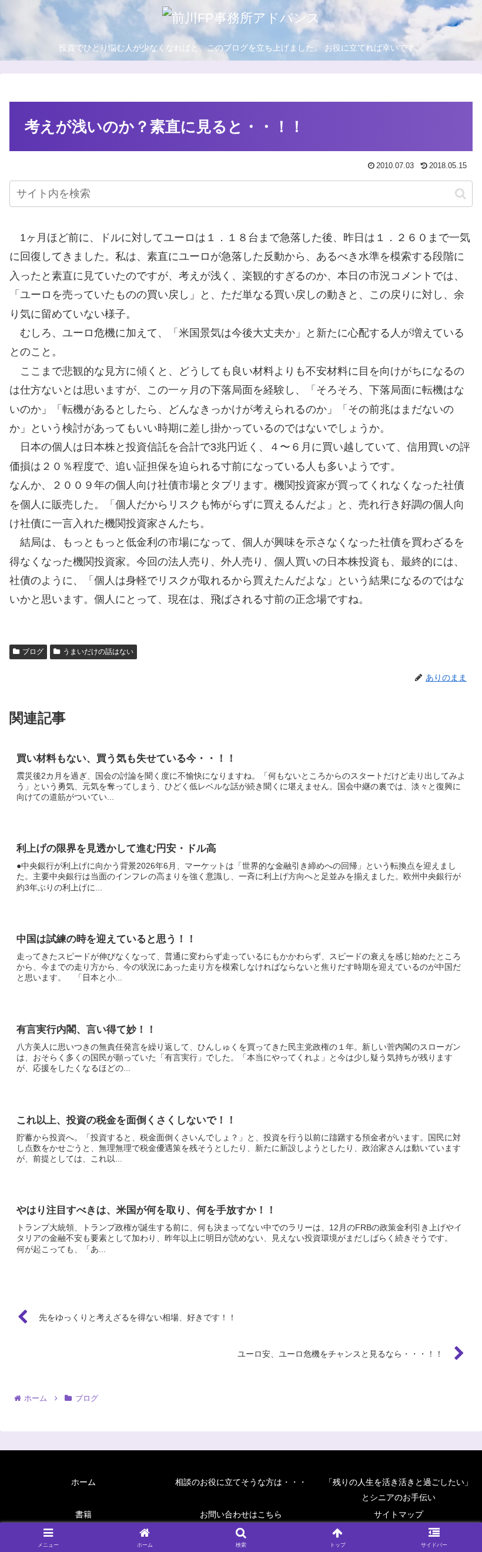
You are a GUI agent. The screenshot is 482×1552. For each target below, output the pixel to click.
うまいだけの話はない (98, 651)
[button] (460, 194)
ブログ (32, 651)
